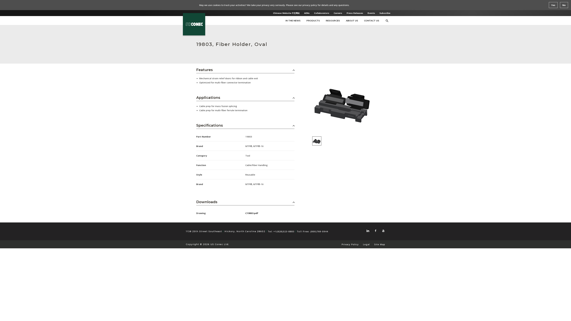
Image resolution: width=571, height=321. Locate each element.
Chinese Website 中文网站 (286, 13)
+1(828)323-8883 (283, 231)
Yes (553, 5)
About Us (352, 20)
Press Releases (355, 13)
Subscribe (384, 13)
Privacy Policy (350, 244)
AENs (307, 13)
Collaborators (321, 13)
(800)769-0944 (319, 231)
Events (371, 13)
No (564, 5)
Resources (333, 20)
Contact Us (371, 20)
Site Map (379, 244)
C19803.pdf (251, 213)
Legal (366, 244)
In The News (293, 20)
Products (313, 20)
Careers (338, 13)
